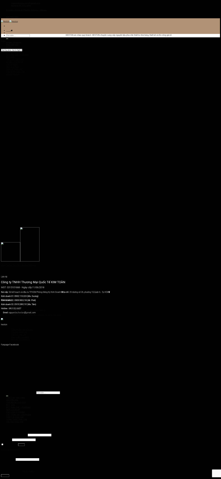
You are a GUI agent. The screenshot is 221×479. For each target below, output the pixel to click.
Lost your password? (10, 449)
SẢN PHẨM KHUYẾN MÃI (22, 329)
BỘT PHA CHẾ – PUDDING (18, 407)
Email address (8, 459)
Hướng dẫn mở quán (20, 337)
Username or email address (14, 435)
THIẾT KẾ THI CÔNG (15, 398)
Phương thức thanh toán (21, 312)
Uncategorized (12, 74)
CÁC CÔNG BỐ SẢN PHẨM (18, 415)
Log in (21, 445)
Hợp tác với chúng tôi (20, 339)
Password (6, 439)
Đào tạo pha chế (18, 334)
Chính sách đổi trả (19, 307)
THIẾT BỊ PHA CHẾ (14, 69)
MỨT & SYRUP (12, 66)
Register (5, 476)
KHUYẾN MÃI (12, 17)
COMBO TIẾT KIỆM (14, 62)
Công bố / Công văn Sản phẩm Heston (28, 310)
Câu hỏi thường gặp (19, 305)
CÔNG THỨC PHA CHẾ (16, 419)
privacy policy (28, 471)
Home (4, 38)
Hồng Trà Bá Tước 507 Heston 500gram (19, 265)
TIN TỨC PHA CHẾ (19, 332)
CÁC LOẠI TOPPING (15, 59)
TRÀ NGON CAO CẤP (15, 71)
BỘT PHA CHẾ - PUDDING (17, 54)
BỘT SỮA (10, 57)
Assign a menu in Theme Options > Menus (26, 10)
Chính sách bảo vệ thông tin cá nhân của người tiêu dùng (36, 315)
